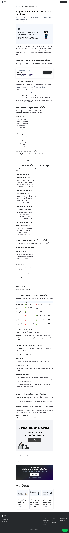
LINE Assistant (45, 524)
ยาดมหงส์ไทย (38, 63)
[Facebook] (2, 521)
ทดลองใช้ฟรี (64, 1)
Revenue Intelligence (46, 520)
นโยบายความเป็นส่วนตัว (63, 518)
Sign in (58, 1)
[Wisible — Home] (4, 2)
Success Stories (55, 518)
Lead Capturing (45, 522)
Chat (42, 1)
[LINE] (4, 521)
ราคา (53, 520)
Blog (19, 6)
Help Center (54, 522)
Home (17, 6)
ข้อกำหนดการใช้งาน (63, 520)
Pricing (30, 1)
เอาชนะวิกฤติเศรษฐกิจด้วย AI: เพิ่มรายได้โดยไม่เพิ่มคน (22, 501)
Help (39, 1)
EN (54, 1)
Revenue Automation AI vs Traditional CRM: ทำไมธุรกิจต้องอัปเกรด (34, 502)
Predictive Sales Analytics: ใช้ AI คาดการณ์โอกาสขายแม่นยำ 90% (47, 501)
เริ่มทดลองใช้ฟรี (47, 72)
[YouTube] (6, 521)
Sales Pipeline (45, 518)
